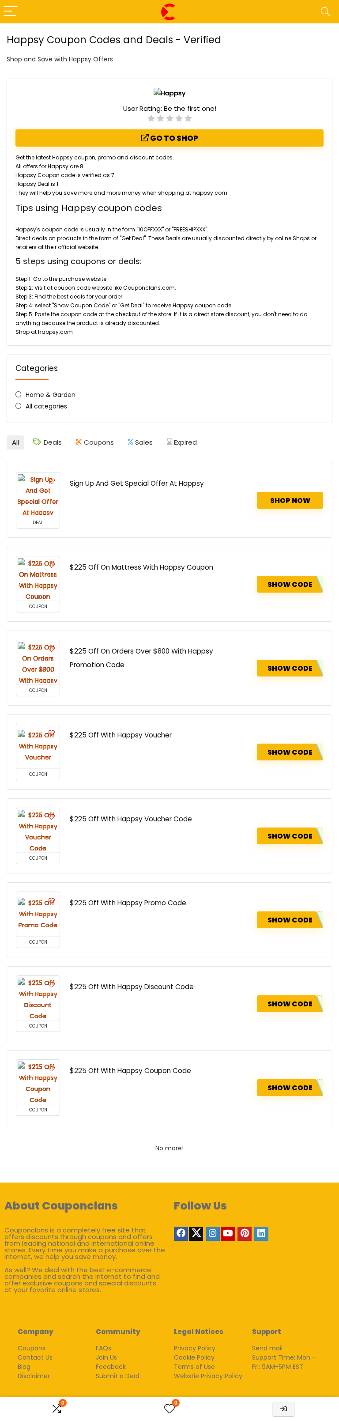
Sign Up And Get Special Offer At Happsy (137, 483)
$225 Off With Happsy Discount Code (132, 986)
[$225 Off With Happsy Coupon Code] (38, 1082)
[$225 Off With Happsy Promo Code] (38, 914)
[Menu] (10, 11)
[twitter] (196, 1234)
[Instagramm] (213, 1234)
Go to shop (173, 138)
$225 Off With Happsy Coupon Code (130, 1070)
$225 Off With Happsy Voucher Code (131, 819)
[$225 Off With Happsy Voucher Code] (38, 830)
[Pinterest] (244, 1234)
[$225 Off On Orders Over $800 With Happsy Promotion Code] (38, 662)
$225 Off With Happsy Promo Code (128, 902)
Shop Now (290, 500)
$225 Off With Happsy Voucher (121, 735)
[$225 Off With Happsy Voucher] (38, 746)
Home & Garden (50, 394)
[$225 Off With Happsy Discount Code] (38, 998)
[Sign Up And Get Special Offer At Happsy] (38, 494)
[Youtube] (228, 1234)
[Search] (325, 11)
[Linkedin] (261, 1234)
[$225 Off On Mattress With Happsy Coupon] (38, 578)
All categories (46, 406)
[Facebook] (181, 1234)
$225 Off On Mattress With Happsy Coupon (141, 567)
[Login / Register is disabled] (283, 1409)
